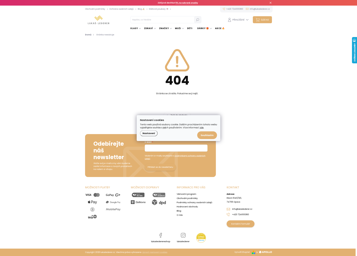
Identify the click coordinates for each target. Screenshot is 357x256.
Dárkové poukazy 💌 (158, 9)
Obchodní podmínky (95, 9)
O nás (180, 214)
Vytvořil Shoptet (242, 252)
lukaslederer (183, 241)
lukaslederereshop (160, 241)
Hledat (197, 19)
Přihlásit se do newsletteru (160, 167)
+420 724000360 (240, 214)
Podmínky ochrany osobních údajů (194, 202)
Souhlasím (207, 135)
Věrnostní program (186, 194)
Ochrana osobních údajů (121, 9)
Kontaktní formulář (240, 223)
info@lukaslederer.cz (242, 209)
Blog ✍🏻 (141, 9)
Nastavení (149, 133)
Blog (179, 210)
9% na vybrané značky (186, 2)
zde (202, 127)
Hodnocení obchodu (187, 206)
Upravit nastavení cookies (154, 252)
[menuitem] (135, 28)
